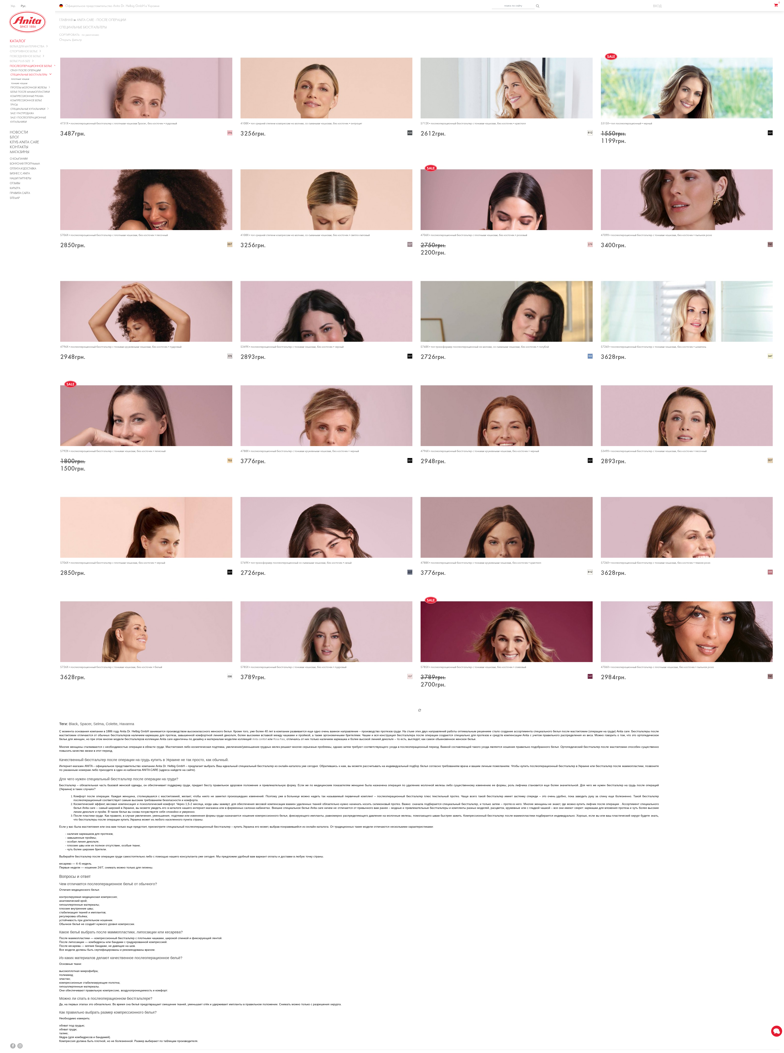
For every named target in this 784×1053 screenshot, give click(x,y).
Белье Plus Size (20, 61)
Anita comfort (259, 739)
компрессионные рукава (26, 96)
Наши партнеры (20, 178)
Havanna (126, 724)
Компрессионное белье (26, 100)
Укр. (13, 6)
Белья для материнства (27, 46)
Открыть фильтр (70, 39)
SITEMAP (15, 198)
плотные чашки (20, 79)
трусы (14, 105)
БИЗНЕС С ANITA (20, 173)
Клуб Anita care (24, 142)
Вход (657, 6)
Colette (111, 724)
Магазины (19, 152)
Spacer (85, 724)
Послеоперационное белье (31, 66)
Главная (66, 20)
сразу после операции (25, 70)
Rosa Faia (279, 739)
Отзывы (15, 183)
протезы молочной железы (28, 88)
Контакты (19, 147)
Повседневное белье (25, 56)
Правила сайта (20, 193)
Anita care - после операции (101, 20)
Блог (14, 137)
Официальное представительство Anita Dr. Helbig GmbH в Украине (112, 6)
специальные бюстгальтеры (28, 75)
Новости (19, 132)
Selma (98, 724)
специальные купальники (27, 109)
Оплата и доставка (23, 168)
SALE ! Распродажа (22, 113)
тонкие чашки (19, 83)
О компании (19, 159)
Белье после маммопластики (30, 92)
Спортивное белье (24, 51)
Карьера (15, 188)
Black (73, 724)
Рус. (23, 6)
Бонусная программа (25, 164)
